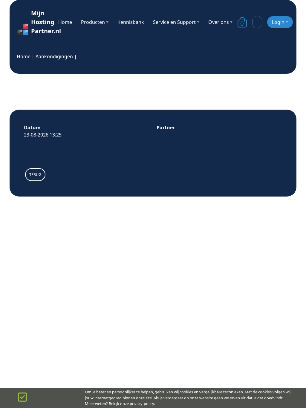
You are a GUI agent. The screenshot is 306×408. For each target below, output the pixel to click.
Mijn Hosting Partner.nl (40, 22)
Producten (93, 22)
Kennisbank (130, 22)
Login (278, 22)
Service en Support (174, 22)
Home (65, 22)
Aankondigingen (54, 56)
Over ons (218, 22)
